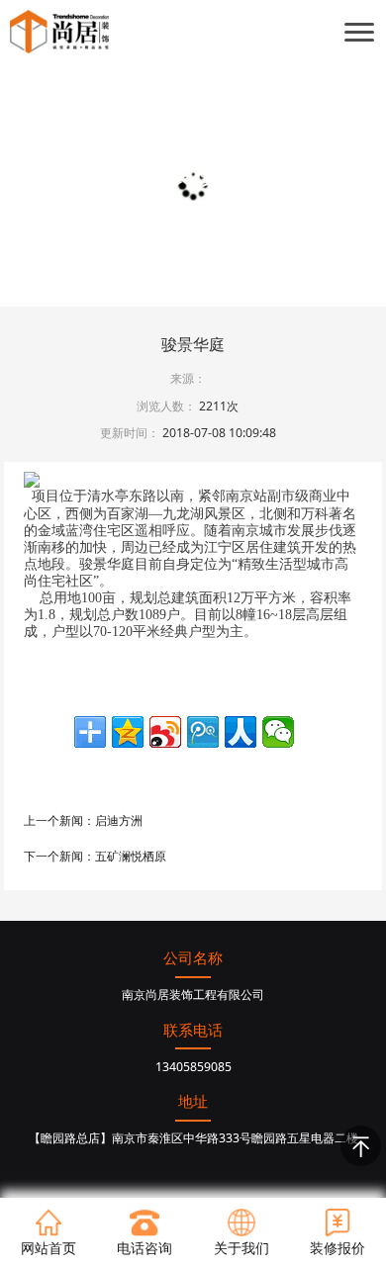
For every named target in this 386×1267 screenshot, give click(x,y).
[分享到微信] (278, 732)
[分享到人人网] (240, 732)
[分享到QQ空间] (128, 732)
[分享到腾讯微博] (203, 732)
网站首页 (48, 1247)
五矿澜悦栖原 (130, 856)
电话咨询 (144, 1247)
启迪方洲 (119, 820)
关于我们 (241, 1247)
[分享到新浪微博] (165, 732)
